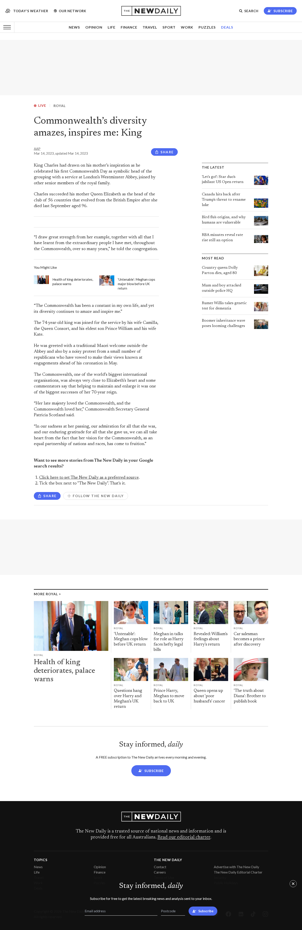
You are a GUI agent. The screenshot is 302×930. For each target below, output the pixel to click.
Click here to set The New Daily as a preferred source (89, 478)
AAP (37, 149)
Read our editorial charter (183, 837)
